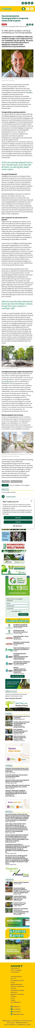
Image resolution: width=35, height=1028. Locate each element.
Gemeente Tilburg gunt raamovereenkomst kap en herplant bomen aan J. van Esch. (17, 786)
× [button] (31, 501)
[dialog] (17, 514)
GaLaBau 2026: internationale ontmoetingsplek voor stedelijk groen (21, 723)
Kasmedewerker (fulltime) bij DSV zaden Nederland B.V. (21, 662)
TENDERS (8, 765)
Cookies (13, 1000)
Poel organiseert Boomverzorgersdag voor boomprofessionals (20, 731)
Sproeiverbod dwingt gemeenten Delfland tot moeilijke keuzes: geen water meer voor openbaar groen (21, 890)
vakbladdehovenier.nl (21, 1022)
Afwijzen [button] (18, 522)
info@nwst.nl (16, 1006)
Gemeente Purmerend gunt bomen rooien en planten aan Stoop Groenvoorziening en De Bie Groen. (17, 769)
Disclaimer (14, 996)
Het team (13, 988)
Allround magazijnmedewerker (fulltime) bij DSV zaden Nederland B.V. (19, 670)
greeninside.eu (21, 1024)
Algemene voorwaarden (17, 994)
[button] (17, 526)
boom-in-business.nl (10, 1024)
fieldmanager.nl (6, 1020)
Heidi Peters (5, 26)
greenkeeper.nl (16, 1020)
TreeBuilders (29, 92)
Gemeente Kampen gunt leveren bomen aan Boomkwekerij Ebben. (16, 775)
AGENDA (8, 713)
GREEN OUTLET (11, 691)
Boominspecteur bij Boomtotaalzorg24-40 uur (20, 631)
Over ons (13, 978)
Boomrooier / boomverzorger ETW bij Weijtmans (21, 642)
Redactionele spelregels (17, 990)
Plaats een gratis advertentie (13, 698)
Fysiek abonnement (16, 976)
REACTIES (5, 489)
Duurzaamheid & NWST (17, 980)
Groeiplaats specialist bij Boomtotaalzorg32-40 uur (20, 625)
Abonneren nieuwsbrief (17, 986)
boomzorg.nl (10, 1022)
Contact (13, 982)
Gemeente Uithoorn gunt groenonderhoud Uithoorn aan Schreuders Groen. (17, 780)
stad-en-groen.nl (27, 1020)
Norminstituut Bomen (8, 381)
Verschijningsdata (16, 1002)
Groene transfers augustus (21, 882)
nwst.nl (29, 1024)
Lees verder (6, 514)
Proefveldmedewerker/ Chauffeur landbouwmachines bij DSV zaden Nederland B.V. (20, 656)
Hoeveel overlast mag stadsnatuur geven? (19, 903)
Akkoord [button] (18, 517)
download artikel (10, 496)
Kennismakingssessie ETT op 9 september (21, 717)
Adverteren (14, 992)
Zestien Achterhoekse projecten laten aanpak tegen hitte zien (19, 897)
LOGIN (5, 485)
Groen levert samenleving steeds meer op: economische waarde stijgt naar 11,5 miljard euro (21, 911)
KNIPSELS (9, 811)
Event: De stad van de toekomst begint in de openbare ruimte (19, 737)
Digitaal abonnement (16, 984)
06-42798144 (17, 1011)
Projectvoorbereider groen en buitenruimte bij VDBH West (21, 648)
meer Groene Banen (17, 676)
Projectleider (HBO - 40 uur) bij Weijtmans (20, 637)
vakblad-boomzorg (18, 1014)
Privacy (13, 998)
